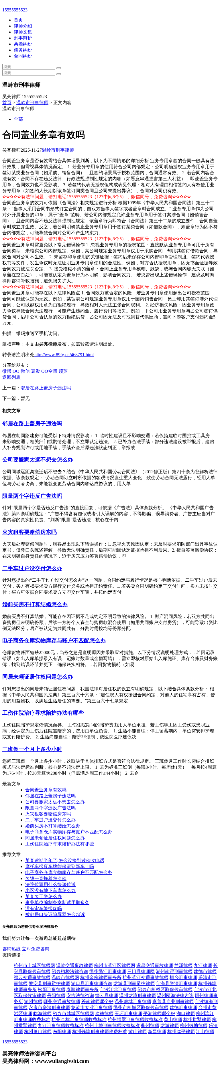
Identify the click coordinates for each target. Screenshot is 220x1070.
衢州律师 (150, 1025)
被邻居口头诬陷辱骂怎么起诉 (55, 914)
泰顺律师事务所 (82, 989)
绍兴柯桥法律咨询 (70, 971)
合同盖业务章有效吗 (45, 789)
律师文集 (23, 31)
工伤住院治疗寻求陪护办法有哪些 (43, 713)
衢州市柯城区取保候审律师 (140, 1007)
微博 (6, 371)
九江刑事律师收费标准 (61, 1025)
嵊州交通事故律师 (62, 1001)
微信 (25, 371)
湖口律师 (185, 1013)
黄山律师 (173, 1019)
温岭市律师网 (65, 977)
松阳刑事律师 (51, 989)
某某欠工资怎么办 (43, 896)
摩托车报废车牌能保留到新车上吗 (59, 866)
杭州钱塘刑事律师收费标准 (99, 1031)
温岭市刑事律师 (32, 102)
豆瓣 (35, 371)
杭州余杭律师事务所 (100, 977)
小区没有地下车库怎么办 (50, 890)
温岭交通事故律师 (74, 965)
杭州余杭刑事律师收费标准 (79, 1019)
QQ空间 (49, 371)
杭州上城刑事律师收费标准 (112, 1025)
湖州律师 (33, 1001)
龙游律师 (169, 1025)
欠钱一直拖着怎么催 (45, 878)
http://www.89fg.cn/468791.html (64, 354)
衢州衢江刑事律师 (107, 971)
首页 (18, 19)
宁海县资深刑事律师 (176, 983)
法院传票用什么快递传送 (50, 884)
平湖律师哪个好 (159, 1013)
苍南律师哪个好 (97, 1001)
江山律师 (205, 1031)
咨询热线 (11, 948)
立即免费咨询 (35, 948)
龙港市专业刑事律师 (91, 1007)
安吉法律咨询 (80, 995)
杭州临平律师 (181, 1031)
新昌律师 (157, 1031)
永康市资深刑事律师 (49, 1007)
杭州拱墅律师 (197, 1019)
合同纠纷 (23, 55)
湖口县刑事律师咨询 (91, 983)
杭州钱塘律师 (193, 1025)
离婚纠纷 (23, 43)
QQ (16, 371)
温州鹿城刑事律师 (133, 1001)
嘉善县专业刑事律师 (173, 1001)
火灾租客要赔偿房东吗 (29, 532)
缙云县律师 (106, 995)
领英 (63, 371)
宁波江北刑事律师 (118, 989)
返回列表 (11, 377)
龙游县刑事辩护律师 (134, 983)
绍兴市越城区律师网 (73, 1013)
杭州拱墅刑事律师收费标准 (135, 1019)
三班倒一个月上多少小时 (32, 749)
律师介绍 (23, 25)
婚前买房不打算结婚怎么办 (35, 604)
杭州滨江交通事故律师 (145, 977)
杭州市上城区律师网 (34, 965)
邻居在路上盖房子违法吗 (46, 387)
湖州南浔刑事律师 (174, 971)
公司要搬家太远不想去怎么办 (37, 460)
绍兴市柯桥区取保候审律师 (165, 989)
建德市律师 (205, 971)
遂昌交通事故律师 (154, 965)
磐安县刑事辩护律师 (49, 983)
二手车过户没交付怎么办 (32, 568)
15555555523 (15, 9)
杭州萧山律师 (38, 1031)
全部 (18, 119)
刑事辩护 (23, 37)
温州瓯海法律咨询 (175, 995)
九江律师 (203, 965)
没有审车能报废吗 (43, 908)
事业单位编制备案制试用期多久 (57, 902)
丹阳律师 (56, 995)
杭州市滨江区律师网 (114, 965)
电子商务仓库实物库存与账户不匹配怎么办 (54, 640)
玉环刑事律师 (128, 1013)
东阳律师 (62, 1031)
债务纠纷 (23, 49)
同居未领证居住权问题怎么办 (37, 677)
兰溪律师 (183, 965)
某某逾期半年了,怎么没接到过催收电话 (64, 860)
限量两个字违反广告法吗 (32, 496)
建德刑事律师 (183, 1007)
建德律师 (104, 1013)
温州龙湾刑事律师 (137, 995)
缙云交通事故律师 (32, 977)
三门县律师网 (141, 971)
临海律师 (42, 1013)
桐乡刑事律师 (183, 977)
